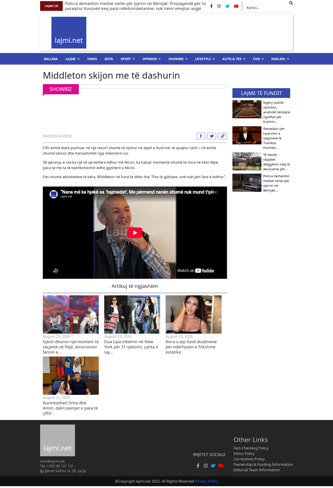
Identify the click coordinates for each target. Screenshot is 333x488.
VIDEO (92, 59)
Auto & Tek (231, 59)
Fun (256, 59)
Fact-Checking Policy (251, 448)
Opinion (149, 59)
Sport (126, 59)
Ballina (51, 59)
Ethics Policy (244, 453)
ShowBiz (176, 59)
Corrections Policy (249, 458)
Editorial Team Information (257, 469)
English (278, 59)
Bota (109, 59)
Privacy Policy (206, 481)
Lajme (70, 59)
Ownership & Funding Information (263, 464)
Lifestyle (203, 59)
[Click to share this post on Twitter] (210, 136)
